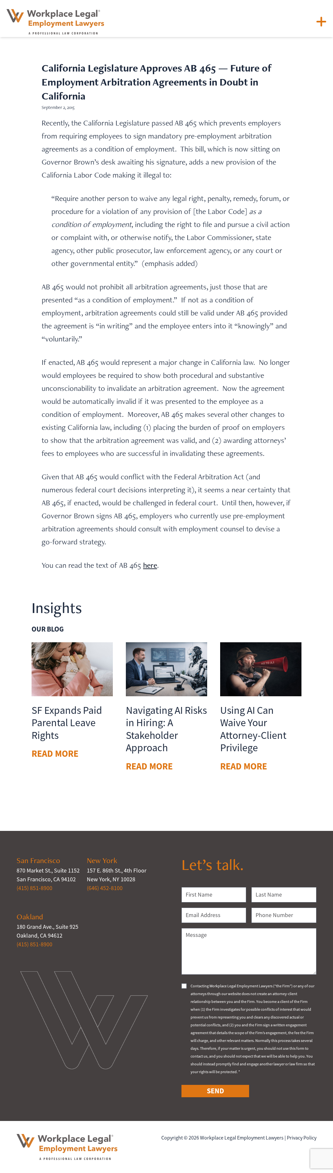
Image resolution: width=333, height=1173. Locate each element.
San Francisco (38, 860)
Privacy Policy (301, 1138)
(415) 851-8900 (34, 888)
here (150, 565)
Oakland (30, 917)
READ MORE (55, 754)
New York (102, 860)
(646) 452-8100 (105, 888)
